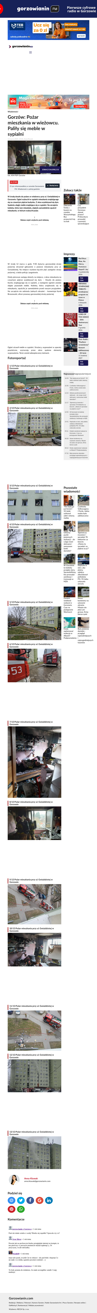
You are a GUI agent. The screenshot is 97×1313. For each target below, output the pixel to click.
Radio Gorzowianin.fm (53, 1303)
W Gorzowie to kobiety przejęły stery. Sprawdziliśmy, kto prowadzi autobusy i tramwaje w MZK (79, 415)
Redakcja (12, 1303)
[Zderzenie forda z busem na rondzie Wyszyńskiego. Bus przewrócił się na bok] (69, 199)
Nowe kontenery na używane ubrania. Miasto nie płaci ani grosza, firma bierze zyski (78, 442)
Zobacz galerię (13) (50, 170)
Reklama (20, 1303)
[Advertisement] (48, 77)
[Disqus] (34, 1254)
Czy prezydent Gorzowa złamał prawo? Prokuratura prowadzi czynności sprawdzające (83, 215)
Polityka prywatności (36, 1305)
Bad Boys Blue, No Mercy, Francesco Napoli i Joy (83, 264)
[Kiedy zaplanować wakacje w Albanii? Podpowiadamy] (69, 622)
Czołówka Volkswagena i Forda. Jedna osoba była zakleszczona (78, 388)
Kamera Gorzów (38, 1303)
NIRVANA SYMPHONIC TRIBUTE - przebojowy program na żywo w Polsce (84, 292)
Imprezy (69, 254)
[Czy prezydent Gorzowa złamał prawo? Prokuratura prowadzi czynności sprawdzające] (83, 199)
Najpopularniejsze (82, 374)
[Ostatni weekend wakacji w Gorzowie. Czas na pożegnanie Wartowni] (69, 592)
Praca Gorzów (68, 1303)
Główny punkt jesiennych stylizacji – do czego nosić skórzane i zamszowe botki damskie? (78, 396)
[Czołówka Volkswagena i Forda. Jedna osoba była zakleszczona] (83, 500)
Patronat (27, 1303)
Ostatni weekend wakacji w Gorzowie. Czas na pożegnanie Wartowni (78, 433)
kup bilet (82, 279)
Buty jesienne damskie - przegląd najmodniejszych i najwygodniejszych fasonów (79, 455)
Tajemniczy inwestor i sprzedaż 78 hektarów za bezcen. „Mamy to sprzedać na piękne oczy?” (78, 406)
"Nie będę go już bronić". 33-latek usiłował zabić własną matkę (79, 380)
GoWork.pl (13, 1305)
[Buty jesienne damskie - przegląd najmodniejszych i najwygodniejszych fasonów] (83, 622)
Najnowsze (69, 374)
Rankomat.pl (22, 1305)
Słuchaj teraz (53, 185)
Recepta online (79, 1303)
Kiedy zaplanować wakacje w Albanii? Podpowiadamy (78, 449)
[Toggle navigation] (30, 53)
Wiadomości (13, 112)
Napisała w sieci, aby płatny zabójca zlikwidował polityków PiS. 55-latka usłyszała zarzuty (79, 425)
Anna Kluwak (31, 1178)
